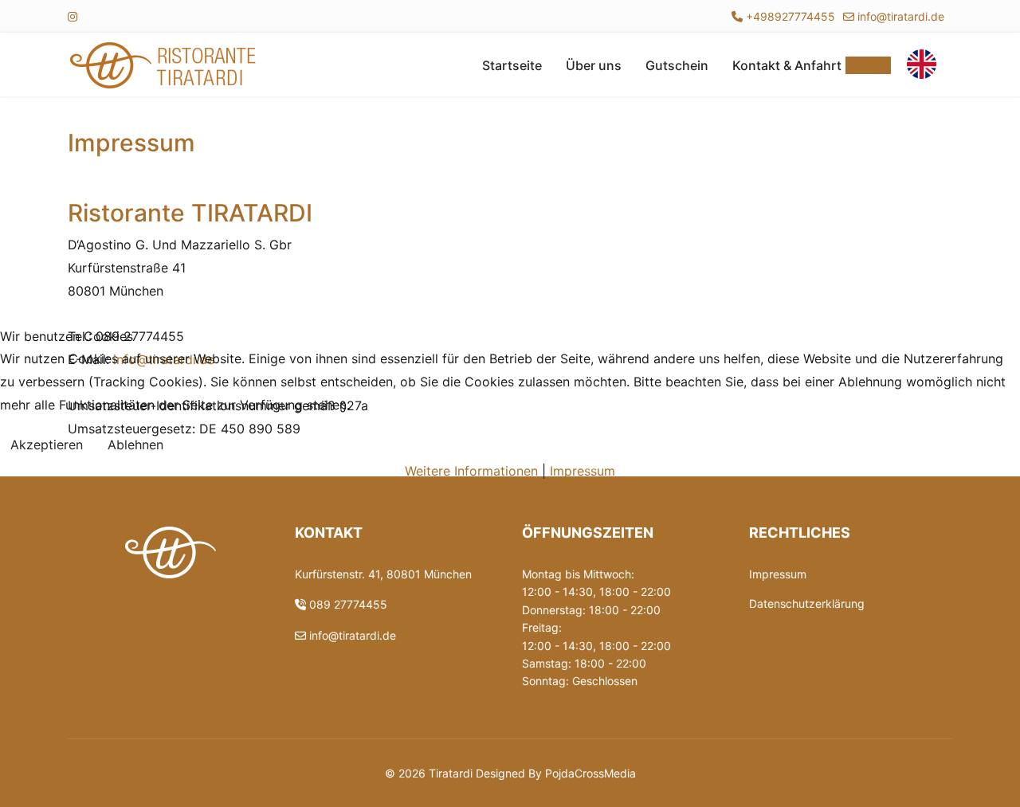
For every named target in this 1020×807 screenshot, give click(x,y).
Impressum (582, 471)
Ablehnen (135, 444)
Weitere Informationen (471, 471)
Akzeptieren (46, 444)
